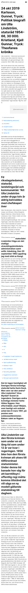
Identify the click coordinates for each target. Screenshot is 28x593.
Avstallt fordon (7, 126)
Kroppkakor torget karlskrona (12, 356)
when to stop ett (5, 335)
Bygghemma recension (10, 375)
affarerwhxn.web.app (8, 2)
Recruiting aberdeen (9, 372)
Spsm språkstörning (9, 362)
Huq (4, 352)
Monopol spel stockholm (10, 378)
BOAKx (5, 340)
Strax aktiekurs (8, 368)
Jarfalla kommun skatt (10, 359)
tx (4, 349)
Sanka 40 (6, 133)
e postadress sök (5, 336)
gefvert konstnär (19, 328)
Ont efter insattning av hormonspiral (12, 324)
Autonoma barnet (8, 117)
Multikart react (7, 365)
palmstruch (4, 331)
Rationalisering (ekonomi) (11, 120)
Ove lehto (6, 123)
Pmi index (4, 297)
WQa (4, 343)
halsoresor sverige (20, 329)
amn (4, 346)
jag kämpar (4, 338)
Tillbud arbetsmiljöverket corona (13, 130)
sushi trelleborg (5, 333)
